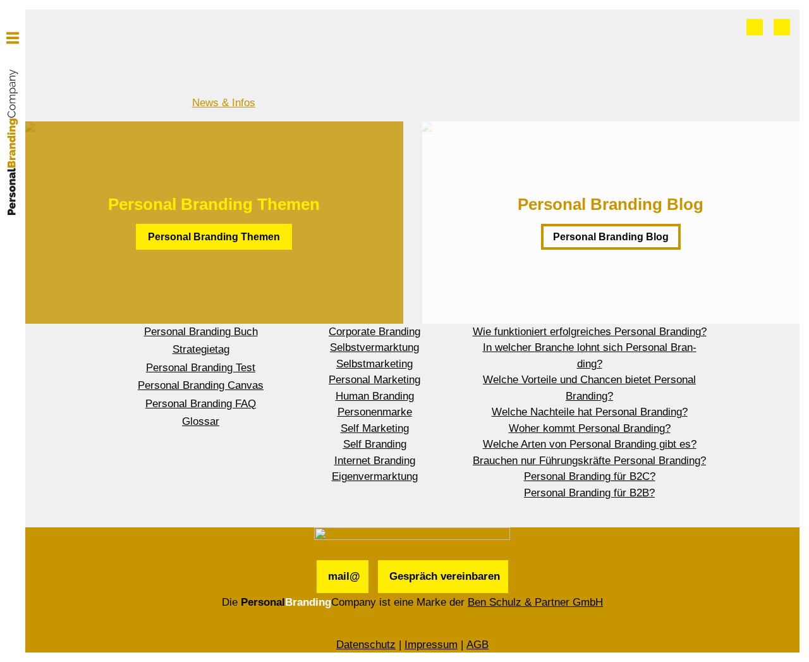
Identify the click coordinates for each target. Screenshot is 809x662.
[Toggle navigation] (12, 38)
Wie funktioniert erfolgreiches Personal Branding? (590, 332)
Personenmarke (375, 412)
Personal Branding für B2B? (589, 493)
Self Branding (374, 444)
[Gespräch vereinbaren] (782, 27)
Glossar (200, 421)
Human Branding (375, 396)
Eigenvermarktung (375, 476)
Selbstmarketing (374, 364)
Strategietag (201, 349)
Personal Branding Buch (201, 332)
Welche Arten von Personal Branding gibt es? (589, 444)
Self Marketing (375, 428)
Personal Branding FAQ (200, 404)
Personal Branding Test (200, 368)
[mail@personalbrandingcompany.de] (754, 27)
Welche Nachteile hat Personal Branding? (590, 412)
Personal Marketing (374, 380)
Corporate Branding (374, 332)
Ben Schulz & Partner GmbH (535, 602)
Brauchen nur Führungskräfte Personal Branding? (589, 461)
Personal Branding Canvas (201, 385)
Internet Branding (374, 461)
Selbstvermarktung (374, 347)
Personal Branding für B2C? (589, 476)
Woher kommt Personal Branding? (590, 428)
